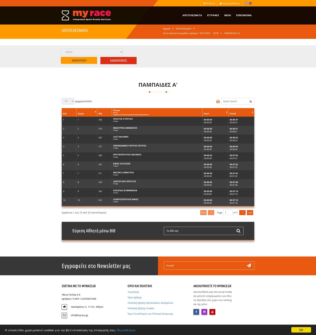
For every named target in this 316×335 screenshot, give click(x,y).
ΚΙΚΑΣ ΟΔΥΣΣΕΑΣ (122, 163)
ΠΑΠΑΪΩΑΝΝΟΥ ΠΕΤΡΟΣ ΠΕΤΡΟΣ (129, 145)
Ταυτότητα (133, 292)
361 (100, 164)
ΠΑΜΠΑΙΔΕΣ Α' (232, 33)
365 (100, 155)
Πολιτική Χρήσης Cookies (141, 308)
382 (100, 119)
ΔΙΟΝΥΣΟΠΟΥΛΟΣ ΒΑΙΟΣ (125, 199)
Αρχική (166, 28)
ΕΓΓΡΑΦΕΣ (213, 15)
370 (100, 128)
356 (100, 182)
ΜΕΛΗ (227, 15)
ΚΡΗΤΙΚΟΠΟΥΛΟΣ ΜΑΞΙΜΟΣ (127, 154)
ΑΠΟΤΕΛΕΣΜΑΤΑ (192, 15)
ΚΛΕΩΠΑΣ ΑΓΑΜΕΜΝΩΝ (125, 190)
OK (301, 330)
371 (100, 173)
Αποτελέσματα (183, 28)
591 (100, 200)
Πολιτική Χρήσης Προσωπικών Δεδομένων (150, 302)
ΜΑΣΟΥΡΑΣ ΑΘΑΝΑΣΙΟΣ (125, 128)
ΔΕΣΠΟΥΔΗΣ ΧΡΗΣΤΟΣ (124, 181)
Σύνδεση (210, 3)
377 (100, 146)
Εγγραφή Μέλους (231, 3)
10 (64, 200)
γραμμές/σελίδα (83, 101)
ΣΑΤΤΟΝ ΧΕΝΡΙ (120, 136)
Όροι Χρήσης (134, 297)
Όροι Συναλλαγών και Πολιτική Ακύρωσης (150, 313)
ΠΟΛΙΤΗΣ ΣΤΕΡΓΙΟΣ (123, 118)
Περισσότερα (126, 330)
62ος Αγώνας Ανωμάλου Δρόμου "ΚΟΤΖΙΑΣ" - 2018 (190, 33)
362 (100, 191)
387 (100, 137)
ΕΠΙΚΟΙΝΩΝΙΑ (244, 15)
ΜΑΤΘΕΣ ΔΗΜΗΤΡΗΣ (123, 172)
